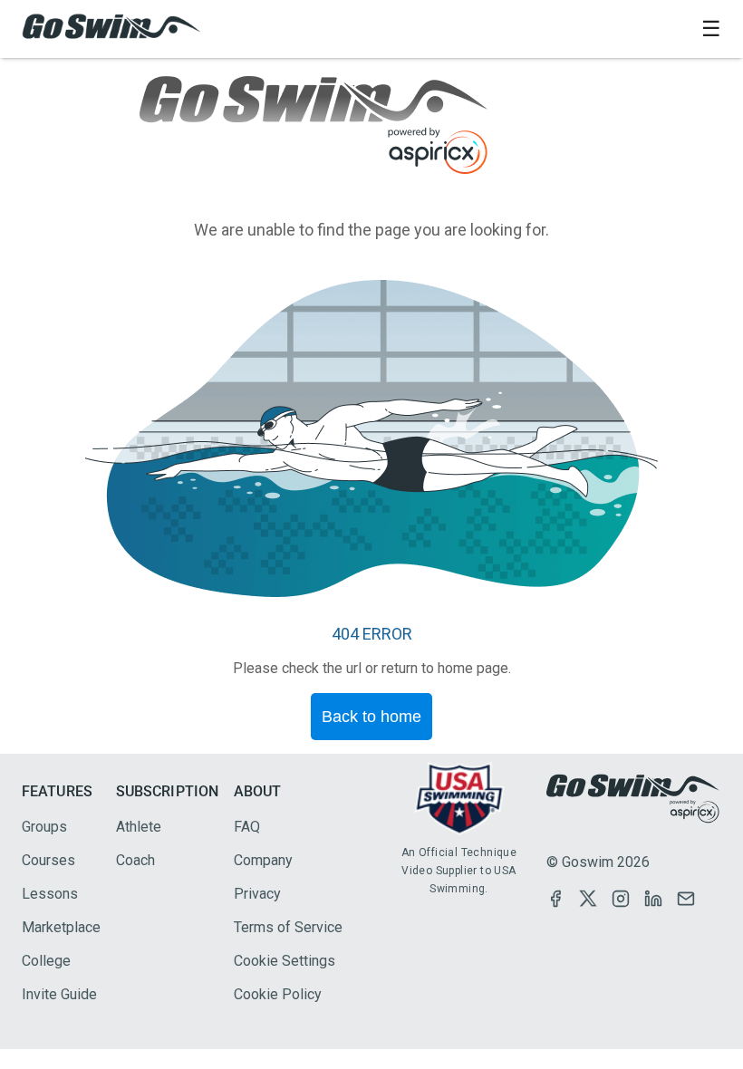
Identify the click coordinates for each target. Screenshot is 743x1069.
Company (263, 860)
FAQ (247, 826)
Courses (48, 860)
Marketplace (61, 927)
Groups (44, 826)
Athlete (138, 826)
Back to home (371, 717)
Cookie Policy (278, 994)
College (46, 960)
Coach (135, 860)
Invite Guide (59, 994)
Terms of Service (288, 927)
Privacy (257, 893)
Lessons (50, 893)
